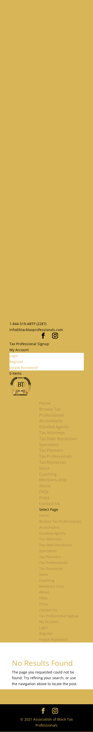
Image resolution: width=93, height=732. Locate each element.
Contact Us (49, 503)
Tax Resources (52, 462)
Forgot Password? (23, 367)
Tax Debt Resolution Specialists (58, 441)
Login (13, 355)
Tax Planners (51, 450)
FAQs (44, 491)
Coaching (48, 474)
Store (44, 468)
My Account (19, 349)
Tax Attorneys (52, 432)
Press (44, 497)
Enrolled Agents (54, 426)
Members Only (52, 480)
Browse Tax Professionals (51, 412)
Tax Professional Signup (29, 343)
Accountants (51, 421)
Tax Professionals (55, 456)
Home (45, 403)
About (45, 485)
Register (16, 361)
